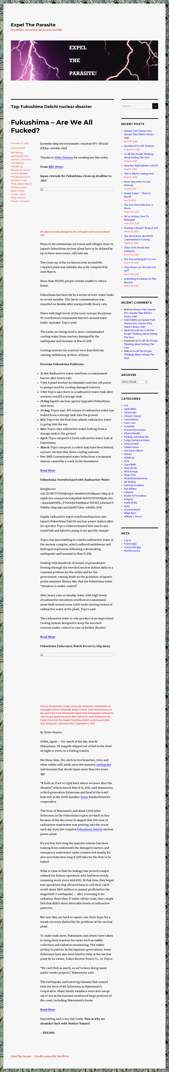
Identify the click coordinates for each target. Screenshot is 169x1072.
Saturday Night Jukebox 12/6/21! (141, 165)
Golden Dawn (131, 447)
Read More (47, 637)
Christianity (130, 412)
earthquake (103, 764)
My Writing (130, 482)
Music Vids (130, 475)
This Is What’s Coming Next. (139, 173)
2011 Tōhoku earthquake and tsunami (19, 156)
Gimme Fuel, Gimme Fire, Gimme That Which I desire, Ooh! (139, 134)
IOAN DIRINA (131, 320)
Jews (126, 461)
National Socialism (134, 485)
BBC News (56, 166)
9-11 (126, 405)
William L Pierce (133, 516)
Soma (84, 797)
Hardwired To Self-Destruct (139, 146)
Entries (130, 543)
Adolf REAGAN (131, 330)
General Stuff (18, 148)
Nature (28, 183)
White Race (130, 513)
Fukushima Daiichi (89, 829)
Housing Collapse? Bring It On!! (141, 228)
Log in (127, 540)
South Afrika (130, 502)
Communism (131, 419)
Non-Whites (130, 488)
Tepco (22, 194)
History (128, 454)
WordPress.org (132, 550)
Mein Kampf (131, 471)
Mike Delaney (64, 157)
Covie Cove (130, 423)
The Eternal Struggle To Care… (140, 259)
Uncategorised (132, 509)
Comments (132, 547)
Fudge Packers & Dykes (137, 440)
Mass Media (130, 468)
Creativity (129, 426)
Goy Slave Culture (133, 450)
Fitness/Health (132, 433)
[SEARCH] (155, 106)
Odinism (128, 492)
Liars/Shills (130, 464)
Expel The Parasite (33, 25)
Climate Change (132, 416)
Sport (127, 506)
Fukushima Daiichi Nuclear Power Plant (20, 180)
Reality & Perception (135, 495)
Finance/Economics (135, 430)
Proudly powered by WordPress (51, 1056)
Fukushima (16, 166)
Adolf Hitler (130, 409)
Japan (20, 183)
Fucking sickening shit (136, 436)
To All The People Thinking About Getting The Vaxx (141, 334)
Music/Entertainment (135, 478)
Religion (128, 499)
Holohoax (129, 457)
